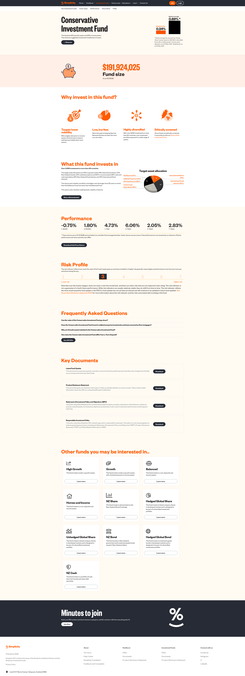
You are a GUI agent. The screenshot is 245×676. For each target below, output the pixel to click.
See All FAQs (68, 340)
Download (159, 371)
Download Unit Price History (74, 245)
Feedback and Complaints (94, 663)
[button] (82, 3)
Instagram (204, 656)
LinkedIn (203, 663)
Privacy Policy (11, 664)
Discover (68, 42)
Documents (127, 656)
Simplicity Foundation (92, 660)
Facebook (204, 652)
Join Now (67, 624)
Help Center (88, 656)
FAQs (125, 652)
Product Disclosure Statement (134, 660)
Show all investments (71, 197)
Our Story (87, 652)
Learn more (81, 481)
